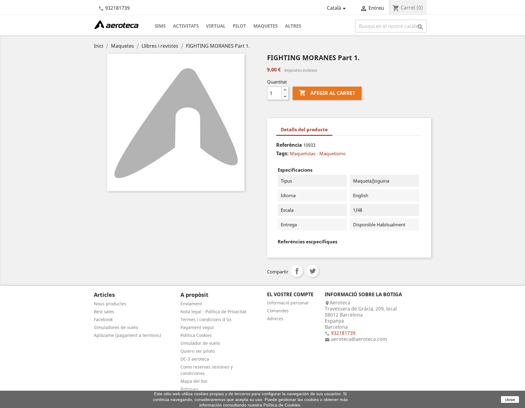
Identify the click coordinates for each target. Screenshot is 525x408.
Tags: (282, 153)
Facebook (103, 319)
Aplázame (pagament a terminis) (127, 335)
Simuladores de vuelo (116, 327)
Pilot (239, 26)
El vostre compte (290, 294)
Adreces (275, 318)
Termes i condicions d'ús (206, 319)
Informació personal (287, 303)
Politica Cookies (196, 335)
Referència (289, 145)
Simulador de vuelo (200, 343)
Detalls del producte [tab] (304, 129)
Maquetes (265, 26)
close (510, 399)
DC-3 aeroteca (194, 359)
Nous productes (110, 304)
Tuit (313, 271)
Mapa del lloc (194, 381)
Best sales (104, 311)
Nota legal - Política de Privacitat (213, 311)
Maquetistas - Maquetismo (318, 153)
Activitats (186, 26)
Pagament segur (197, 327)
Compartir (297, 271)
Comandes (278, 311)
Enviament (191, 304)
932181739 (117, 8)
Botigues (189, 389)
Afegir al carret (327, 93)
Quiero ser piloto (197, 351)
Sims (160, 26)
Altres (293, 26)
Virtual (215, 26)
